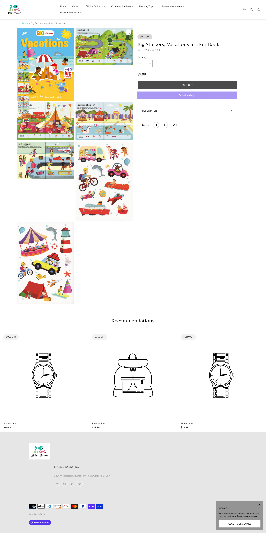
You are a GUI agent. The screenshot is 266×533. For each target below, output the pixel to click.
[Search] (251, 10)
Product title (9, 423)
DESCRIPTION (149, 110)
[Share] (156, 125)
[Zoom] (128, 32)
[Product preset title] (44, 375)
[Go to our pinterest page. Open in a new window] (79, 484)
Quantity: (142, 57)
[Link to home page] (39, 451)
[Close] (259, 505)
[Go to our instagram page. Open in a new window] (65, 484)
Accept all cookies (239, 523)
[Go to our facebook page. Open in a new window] (57, 484)
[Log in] (244, 10)
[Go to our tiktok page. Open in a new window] (72, 484)
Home (25, 23)
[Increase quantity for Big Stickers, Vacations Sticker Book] (150, 63)
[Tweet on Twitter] (174, 125)
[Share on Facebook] (165, 125)
